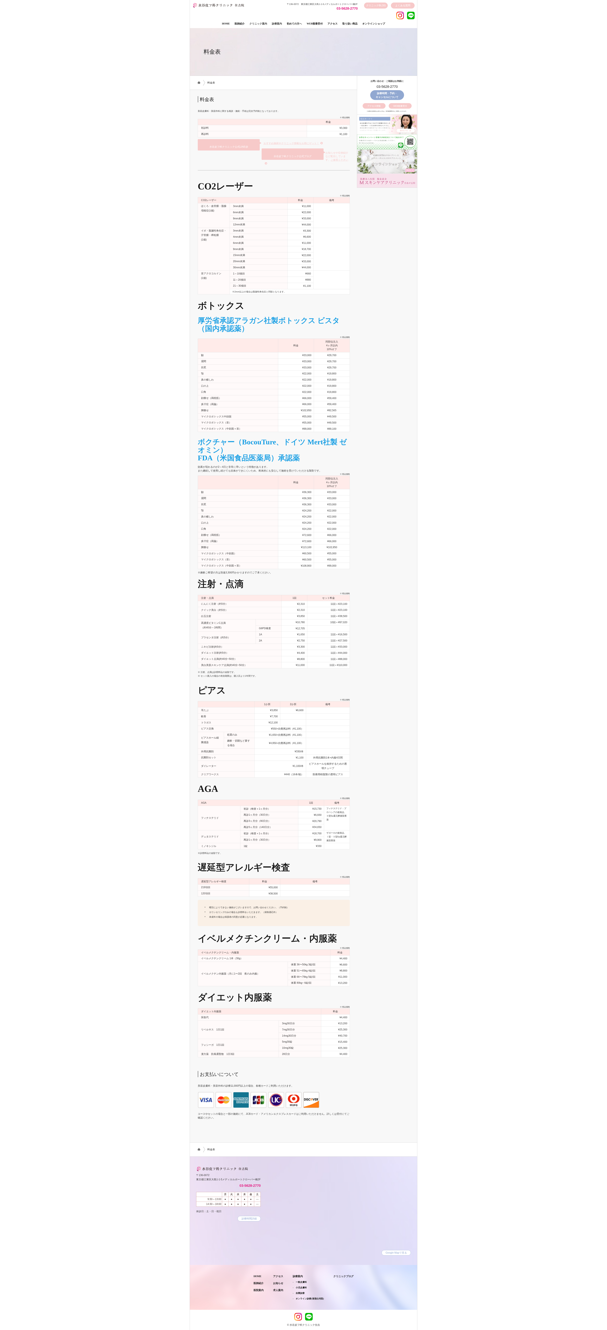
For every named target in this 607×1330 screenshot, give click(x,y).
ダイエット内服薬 (235, 997)
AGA (208, 789)
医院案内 (259, 1290)
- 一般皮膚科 (300, 1282)
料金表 (211, 82)
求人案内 (278, 1290)
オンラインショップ (373, 23)
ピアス (212, 690)
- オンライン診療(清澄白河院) (308, 1298)
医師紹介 (240, 23)
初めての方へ (294, 23)
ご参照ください (339, 160)
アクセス (333, 23)
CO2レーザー (225, 186)
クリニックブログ (343, 1276)
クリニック (376, 5)
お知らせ (278, 1283)
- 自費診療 (299, 1293)
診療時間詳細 (249, 1218)
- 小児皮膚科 (300, 1287)
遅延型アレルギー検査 (244, 867)
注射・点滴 (221, 584)
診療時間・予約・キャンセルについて (387, 95)
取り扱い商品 (350, 23)
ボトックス (221, 306)
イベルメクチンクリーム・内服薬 (267, 938)
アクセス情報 (374, 106)
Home (226, 23)
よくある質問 (402, 5)
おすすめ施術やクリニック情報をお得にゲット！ (291, 143)
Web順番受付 (315, 23)
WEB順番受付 (400, 106)
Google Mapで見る (396, 1252)
